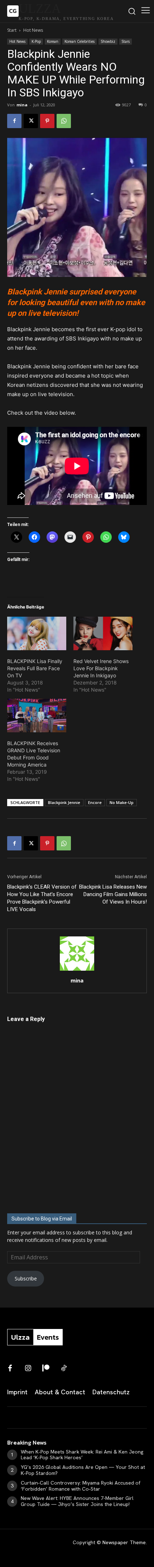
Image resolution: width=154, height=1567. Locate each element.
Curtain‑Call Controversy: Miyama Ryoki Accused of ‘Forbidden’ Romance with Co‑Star (80, 1486)
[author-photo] (77, 970)
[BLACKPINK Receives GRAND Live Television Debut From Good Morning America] (36, 715)
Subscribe (26, 1278)
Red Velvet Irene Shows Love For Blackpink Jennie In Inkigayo (101, 668)
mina (22, 104)
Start (11, 30)
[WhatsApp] (64, 121)
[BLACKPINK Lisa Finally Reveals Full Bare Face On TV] (36, 633)
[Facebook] (14, 121)
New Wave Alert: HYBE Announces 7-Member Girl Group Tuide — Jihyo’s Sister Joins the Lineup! (77, 1501)
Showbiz (108, 41)
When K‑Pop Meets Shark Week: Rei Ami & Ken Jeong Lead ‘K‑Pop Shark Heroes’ (82, 1455)
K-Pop (36, 41)
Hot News (33, 30)
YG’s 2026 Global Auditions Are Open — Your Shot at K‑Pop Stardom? (83, 1470)
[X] (31, 121)
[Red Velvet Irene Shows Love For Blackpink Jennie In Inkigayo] (103, 633)
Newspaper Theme (124, 1542)
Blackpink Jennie (64, 802)
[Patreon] (46, 1368)
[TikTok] (64, 1368)
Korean (52, 41)
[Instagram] (28, 1368)
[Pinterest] (47, 121)
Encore (95, 802)
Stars (125, 41)
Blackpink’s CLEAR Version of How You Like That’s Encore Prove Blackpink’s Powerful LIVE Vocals (42, 898)
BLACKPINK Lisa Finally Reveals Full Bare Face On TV (34, 668)
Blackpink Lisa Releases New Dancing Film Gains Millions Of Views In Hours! (113, 894)
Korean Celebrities (79, 41)
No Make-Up (122, 802)
